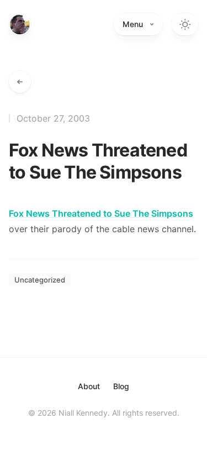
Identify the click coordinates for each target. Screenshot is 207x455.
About (89, 386)
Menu (133, 24)
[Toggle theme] (185, 24)
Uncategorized (39, 279)
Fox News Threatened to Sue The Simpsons (101, 213)
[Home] (20, 24)
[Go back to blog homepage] (20, 82)
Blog (121, 386)
